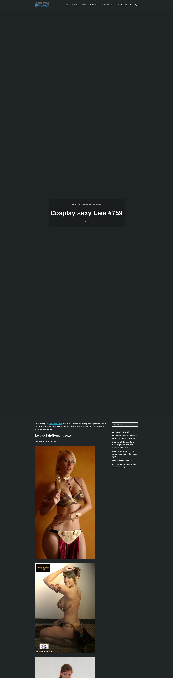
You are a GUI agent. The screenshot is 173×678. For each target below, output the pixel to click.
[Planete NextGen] (42, 5)
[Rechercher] (136, 5)
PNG (72, 204)
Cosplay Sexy (122, 5)
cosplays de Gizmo (55, 424)
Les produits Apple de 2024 (122, 460)
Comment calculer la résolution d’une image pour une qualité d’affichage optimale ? (123, 444)
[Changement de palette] (131, 5)
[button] (77, 4)
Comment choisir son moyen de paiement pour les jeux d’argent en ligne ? (124, 454)
